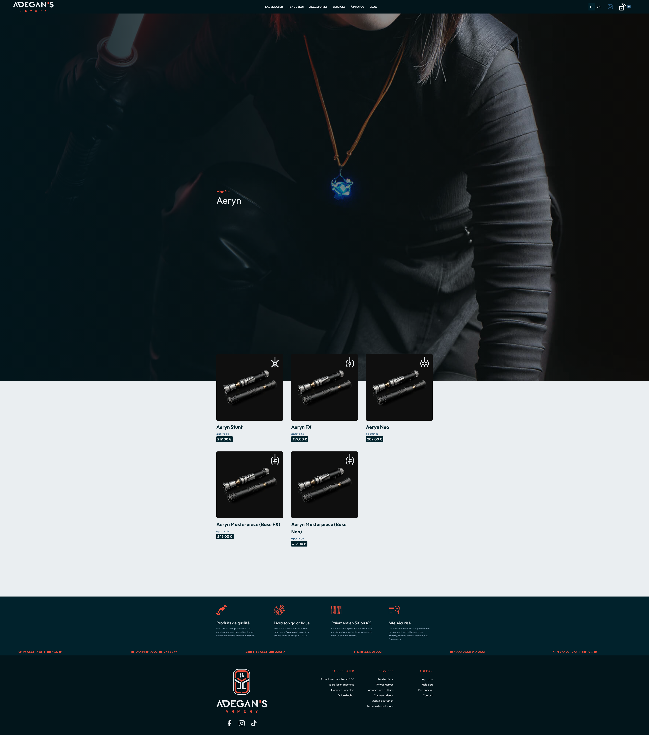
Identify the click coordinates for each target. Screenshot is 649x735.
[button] (274, 7)
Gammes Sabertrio (342, 690)
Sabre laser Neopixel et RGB (337, 679)
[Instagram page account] (242, 723)
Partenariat (425, 690)
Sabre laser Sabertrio (341, 684)
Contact (428, 695)
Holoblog (427, 684)
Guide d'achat (346, 695)
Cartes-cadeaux (383, 695)
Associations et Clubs (380, 690)
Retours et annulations (379, 706)
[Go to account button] (610, 6)
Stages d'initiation (382, 700)
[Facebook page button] (229, 723)
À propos (427, 679)
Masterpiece (385, 679)
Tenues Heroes (384, 684)
